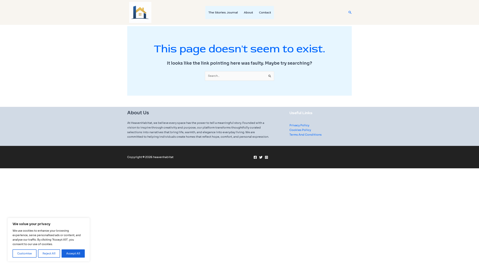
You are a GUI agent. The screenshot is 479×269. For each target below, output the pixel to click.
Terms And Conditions (305, 134)
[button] (350, 12)
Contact (265, 12)
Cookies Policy (300, 130)
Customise (24, 253)
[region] (48, 240)
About (248, 12)
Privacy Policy (299, 125)
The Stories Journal (223, 12)
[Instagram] (266, 157)
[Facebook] (255, 157)
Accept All (73, 253)
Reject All (48, 253)
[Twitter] (261, 157)
